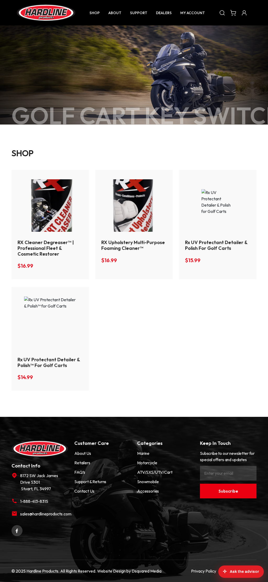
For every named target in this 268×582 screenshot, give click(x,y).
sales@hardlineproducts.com (44, 513)
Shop (95, 12)
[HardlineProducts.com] (46, 12)
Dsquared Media (146, 571)
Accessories (148, 491)
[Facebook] (17, 530)
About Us (82, 453)
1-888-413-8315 (34, 501)
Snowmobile (148, 481)
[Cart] (233, 12)
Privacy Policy (203, 571)
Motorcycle (147, 462)
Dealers (164, 12)
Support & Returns (90, 481)
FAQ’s (79, 472)
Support (138, 12)
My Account (192, 12)
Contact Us (84, 491)
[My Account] (244, 12)
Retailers (82, 462)
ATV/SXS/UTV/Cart (154, 472)
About (114, 12)
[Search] (222, 12)
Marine (143, 453)
